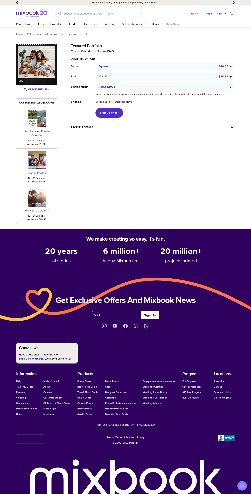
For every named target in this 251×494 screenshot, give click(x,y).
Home (19, 34)
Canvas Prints (85, 403)
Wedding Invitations (154, 386)
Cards (72, 24)
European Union (222, 392)
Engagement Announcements (159, 381)
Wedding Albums (152, 403)
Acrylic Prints (84, 414)
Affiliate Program (191, 392)
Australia (219, 381)
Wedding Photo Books (155, 392)
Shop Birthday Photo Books (142, 2)
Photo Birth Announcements (120, 403)
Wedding (110, 24)
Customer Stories (52, 397)
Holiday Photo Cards (116, 408)
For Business (189, 381)
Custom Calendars (53, 34)
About (46, 386)
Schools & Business (133, 24)
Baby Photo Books (87, 386)
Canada (218, 386)
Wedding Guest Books (155, 397)
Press (110, 437)
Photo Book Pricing (26, 408)
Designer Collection (116, 392)
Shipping (21, 397)
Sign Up (221, 13)
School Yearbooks (192, 386)
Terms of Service (124, 437)
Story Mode (22, 403)
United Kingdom (223, 397)
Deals (155, 24)
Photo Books (23, 24)
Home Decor (90, 24)
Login (209, 13)
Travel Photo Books (88, 392)
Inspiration (49, 414)
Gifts (41, 24)
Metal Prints (112, 381)
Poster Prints (84, 408)
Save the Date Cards (116, 414)
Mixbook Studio (51, 381)
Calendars (56, 24)
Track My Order (24, 386)
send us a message (31, 359)
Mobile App (49, 408)
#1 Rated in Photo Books (56, 403)
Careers (47, 392)
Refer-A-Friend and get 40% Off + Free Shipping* (125, 425)
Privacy (140, 437)
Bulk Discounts (190, 397)
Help (18, 381)
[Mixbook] (32, 13)
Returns (20, 392)
